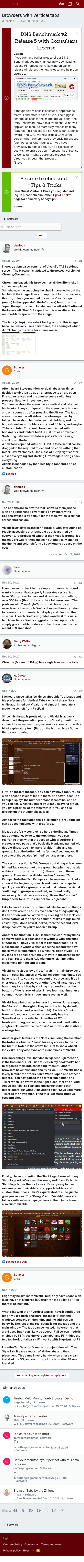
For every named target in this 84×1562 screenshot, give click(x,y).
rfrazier (18, 1494)
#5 (80, 656)
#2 (80, 383)
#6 (80, 691)
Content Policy (12, 1544)
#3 (80, 502)
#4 (80, 583)
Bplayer (27, 1424)
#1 (80, 261)
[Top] (32, 1550)
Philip (16, 1420)
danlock (10, 20)
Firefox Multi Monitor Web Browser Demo (43, 1398)
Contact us (31, 1544)
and (17, 1261)
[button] (6, 4)
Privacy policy (12, 1550)
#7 (80, 1290)
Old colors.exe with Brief (31, 1434)
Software (39, 1402)
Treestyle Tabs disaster (30, 1416)
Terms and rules (51, 1544)
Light (6, 1538)
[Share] (75, 261)
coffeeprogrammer (25, 1437)
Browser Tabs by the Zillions (33, 1490)
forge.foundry (22, 1402)
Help (26, 1550)
